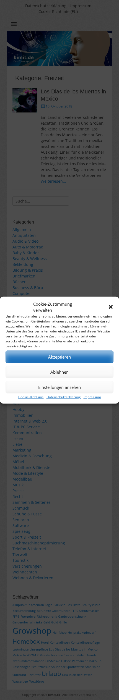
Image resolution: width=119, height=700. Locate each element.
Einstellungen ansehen (59, 387)
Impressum (92, 396)
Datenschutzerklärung (63, 396)
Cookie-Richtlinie (31, 396)
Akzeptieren (59, 357)
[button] (110, 307)
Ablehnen (59, 372)
